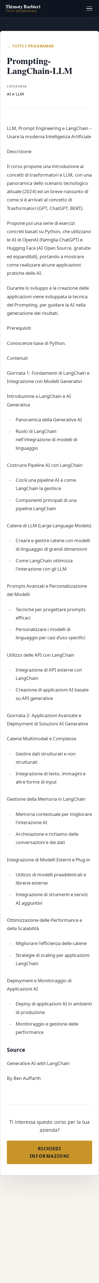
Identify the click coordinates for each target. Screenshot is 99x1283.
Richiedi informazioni (49, 1152)
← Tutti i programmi (30, 46)
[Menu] (89, 9)
